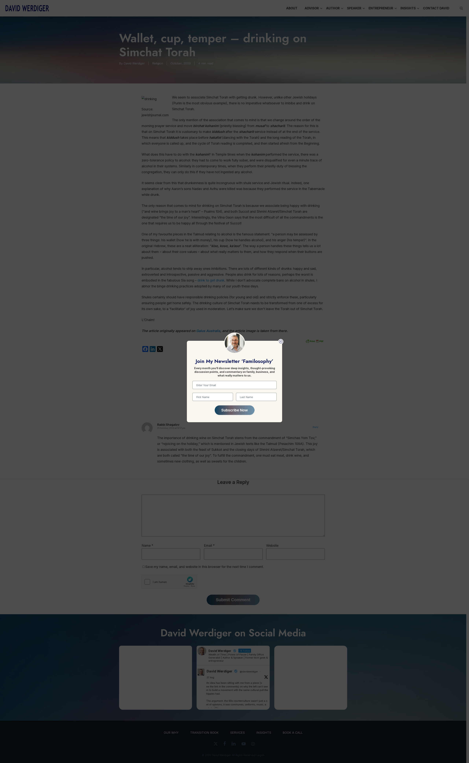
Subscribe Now (234, 410)
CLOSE (280, 341)
